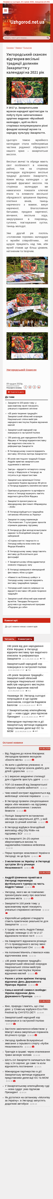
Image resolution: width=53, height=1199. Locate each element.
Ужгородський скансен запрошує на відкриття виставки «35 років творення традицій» (27, 591)
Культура (27, 48)
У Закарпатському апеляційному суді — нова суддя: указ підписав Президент (27, 713)
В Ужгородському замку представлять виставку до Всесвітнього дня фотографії (27, 554)
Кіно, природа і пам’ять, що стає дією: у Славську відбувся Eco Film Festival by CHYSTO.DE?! (26, 1009)
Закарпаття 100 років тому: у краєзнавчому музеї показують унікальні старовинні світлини (23, 406)
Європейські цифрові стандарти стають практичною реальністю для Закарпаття (26, 921)
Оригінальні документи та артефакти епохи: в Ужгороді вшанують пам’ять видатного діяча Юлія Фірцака (26, 494)
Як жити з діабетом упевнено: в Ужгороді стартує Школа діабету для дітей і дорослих (27, 768)
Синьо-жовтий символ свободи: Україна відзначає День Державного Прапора (25, 993)
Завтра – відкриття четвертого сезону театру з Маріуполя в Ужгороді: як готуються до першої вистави (27, 472)
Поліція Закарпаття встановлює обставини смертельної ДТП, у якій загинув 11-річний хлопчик (26, 819)
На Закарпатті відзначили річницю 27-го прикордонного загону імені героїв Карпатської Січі (25, 944)
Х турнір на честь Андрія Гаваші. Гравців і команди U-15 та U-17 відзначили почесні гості (24, 932)
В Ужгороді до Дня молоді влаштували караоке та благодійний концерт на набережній (27, 533)
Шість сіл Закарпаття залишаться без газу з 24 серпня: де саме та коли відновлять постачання (27, 1063)
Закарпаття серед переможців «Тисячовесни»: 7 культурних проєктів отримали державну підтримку (27, 522)
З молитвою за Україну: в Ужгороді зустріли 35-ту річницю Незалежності (27, 864)
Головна (10, 48)
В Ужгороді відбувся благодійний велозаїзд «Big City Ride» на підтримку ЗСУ (25, 830)
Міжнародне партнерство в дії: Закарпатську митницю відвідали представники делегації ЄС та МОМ (26, 1074)
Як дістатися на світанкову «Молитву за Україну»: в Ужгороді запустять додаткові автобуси (27, 1100)
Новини (18, 48)
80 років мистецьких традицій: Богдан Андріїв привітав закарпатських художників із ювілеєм (26, 462)
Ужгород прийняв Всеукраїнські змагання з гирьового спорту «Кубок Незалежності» (26, 1043)
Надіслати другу (16, 392)
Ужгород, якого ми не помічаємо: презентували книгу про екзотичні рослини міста (25, 895)
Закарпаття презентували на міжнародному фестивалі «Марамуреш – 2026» (27, 504)
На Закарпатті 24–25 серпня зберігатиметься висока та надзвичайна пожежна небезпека (25, 841)
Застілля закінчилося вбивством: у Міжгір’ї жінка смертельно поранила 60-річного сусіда (26, 1032)
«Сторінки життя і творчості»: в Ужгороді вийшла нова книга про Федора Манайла (24, 544)
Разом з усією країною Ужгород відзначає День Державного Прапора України (25, 981)
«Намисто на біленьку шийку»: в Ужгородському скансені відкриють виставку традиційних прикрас (25, 580)
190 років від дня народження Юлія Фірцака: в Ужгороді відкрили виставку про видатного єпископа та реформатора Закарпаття (27, 652)
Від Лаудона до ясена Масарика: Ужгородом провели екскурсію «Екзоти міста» (25, 756)
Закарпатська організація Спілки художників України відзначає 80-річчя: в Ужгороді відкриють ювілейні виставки (28, 483)
